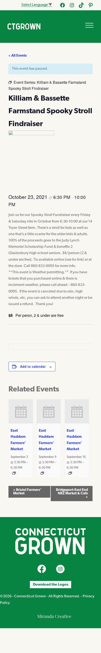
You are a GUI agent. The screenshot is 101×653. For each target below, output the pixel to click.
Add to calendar (33, 366)
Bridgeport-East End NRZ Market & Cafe (72, 493)
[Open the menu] (89, 25)
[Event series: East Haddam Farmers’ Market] (14, 473)
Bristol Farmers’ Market (27, 491)
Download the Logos (50, 584)
